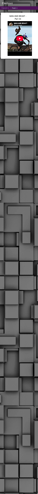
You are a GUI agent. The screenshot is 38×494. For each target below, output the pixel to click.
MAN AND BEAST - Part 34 (17, 17)
